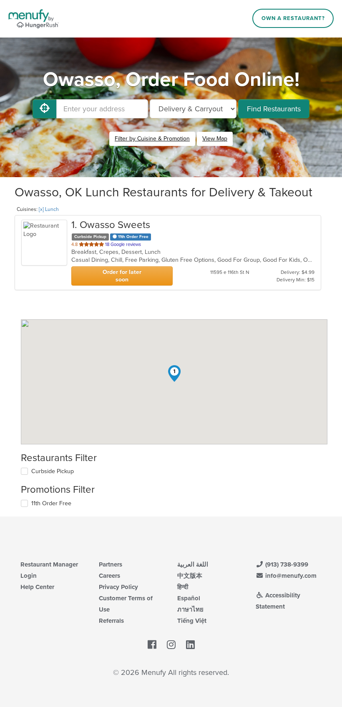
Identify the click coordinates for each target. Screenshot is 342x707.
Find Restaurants (274, 108)
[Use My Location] (45, 108)
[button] (174, 373)
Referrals (111, 620)
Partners (110, 564)
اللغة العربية (192, 564)
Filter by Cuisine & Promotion (152, 138)
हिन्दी (182, 587)
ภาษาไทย (190, 609)
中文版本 (189, 575)
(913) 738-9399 (286, 564)
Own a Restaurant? (293, 18)
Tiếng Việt (191, 620)
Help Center (37, 587)
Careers (109, 575)
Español (188, 598)
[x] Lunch (49, 209)
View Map (214, 138)
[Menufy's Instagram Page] (171, 645)
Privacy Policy (118, 587)
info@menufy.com (290, 575)
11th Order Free (51, 503)
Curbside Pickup (52, 471)
